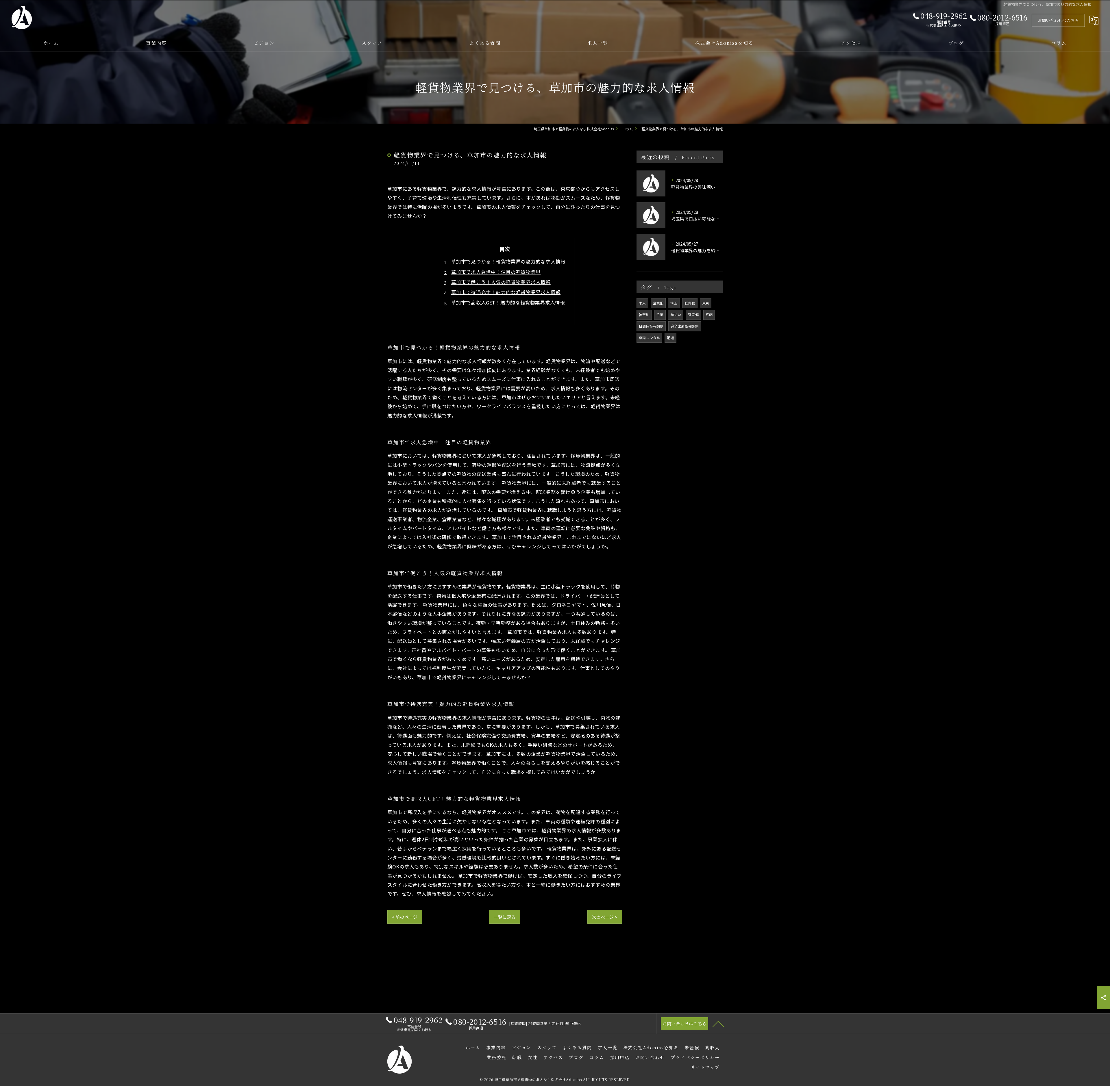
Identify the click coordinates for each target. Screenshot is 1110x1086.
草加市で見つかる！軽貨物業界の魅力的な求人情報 (508, 261)
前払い (675, 314)
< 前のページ (404, 917)
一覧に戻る (505, 917)
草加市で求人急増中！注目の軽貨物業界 (496, 271)
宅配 (709, 314)
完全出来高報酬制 (685, 326)
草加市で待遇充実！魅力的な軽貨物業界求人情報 (505, 292)
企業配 (658, 302)
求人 (642, 302)
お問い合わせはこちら (1058, 20)
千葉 (659, 314)
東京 (705, 302)
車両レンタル (649, 337)
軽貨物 (689, 302)
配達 (670, 337)
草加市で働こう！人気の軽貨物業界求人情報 (501, 282)
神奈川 (644, 314)
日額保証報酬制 (651, 326)
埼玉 (673, 302)
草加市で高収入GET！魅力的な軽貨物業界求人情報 (508, 302)
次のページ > (604, 917)
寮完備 (693, 314)
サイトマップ (705, 1067)
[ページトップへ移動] (718, 1023)
